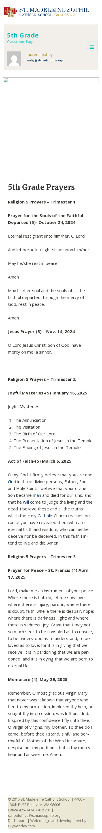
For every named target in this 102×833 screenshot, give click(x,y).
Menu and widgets (92, 47)
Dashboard (17, 820)
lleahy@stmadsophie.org (44, 60)
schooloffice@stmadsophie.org (34, 815)
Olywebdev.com (21, 826)
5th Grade (23, 35)
